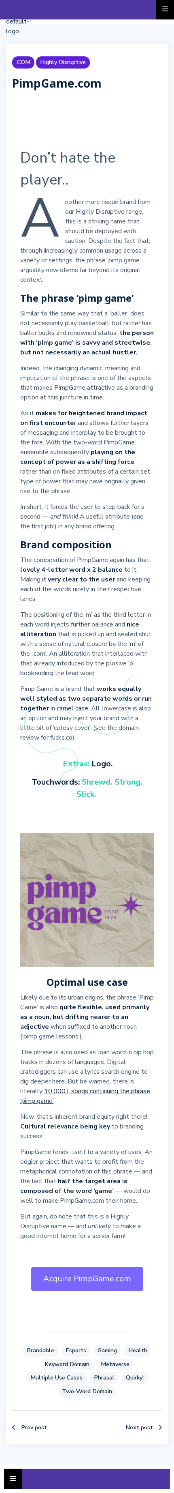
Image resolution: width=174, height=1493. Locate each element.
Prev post (34, 1427)
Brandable (40, 1350)
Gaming (107, 1350)
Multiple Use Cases (56, 1377)
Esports (76, 1350)
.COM (23, 62)
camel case (72, 708)
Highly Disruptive (63, 62)
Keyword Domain (67, 1364)
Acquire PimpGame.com (87, 1278)
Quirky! (135, 1377)
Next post (139, 1427)
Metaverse (115, 1364)
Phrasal (104, 1377)
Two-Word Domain (87, 1391)
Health (137, 1350)
